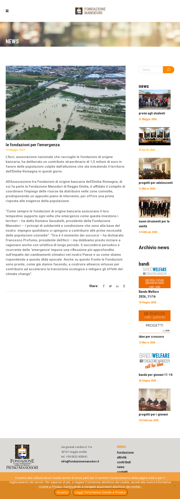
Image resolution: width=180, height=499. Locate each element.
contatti (122, 472)
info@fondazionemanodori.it (80, 461)
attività (121, 457)
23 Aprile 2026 (147, 149)
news (120, 467)
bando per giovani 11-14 (156, 375)
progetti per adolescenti (156, 183)
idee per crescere (151, 337)
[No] (174, 485)
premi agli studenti (152, 113)
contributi (124, 462)
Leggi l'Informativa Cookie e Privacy (100, 492)
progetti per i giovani (153, 414)
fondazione (125, 452)
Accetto (62, 492)
